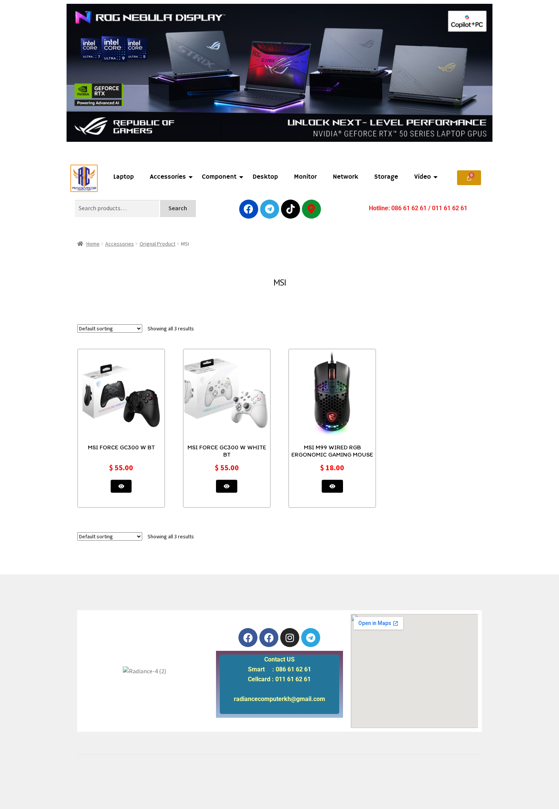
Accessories (168, 177)
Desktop (265, 177)
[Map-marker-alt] (311, 209)
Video (422, 177)
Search (177, 208)
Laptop (123, 177)
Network (345, 177)
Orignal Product (157, 243)
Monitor (305, 177)
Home (93, 243)
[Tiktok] (290, 209)
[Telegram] (269, 209)
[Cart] (469, 178)
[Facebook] (248, 209)
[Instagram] (289, 637)
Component (219, 177)
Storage (386, 177)
